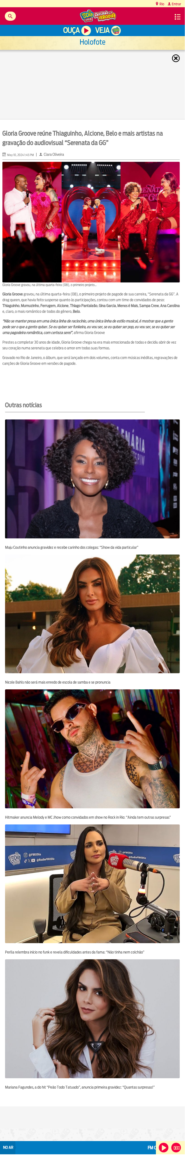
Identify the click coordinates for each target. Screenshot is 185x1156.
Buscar (10, 16)
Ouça (71, 30)
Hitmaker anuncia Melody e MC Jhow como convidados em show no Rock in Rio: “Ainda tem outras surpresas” (88, 817)
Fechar (176, 58)
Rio (161, 4)
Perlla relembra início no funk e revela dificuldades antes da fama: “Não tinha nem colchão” (74, 952)
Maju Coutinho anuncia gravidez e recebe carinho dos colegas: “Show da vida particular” (71, 547)
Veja (102, 30)
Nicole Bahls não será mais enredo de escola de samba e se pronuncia (57, 682)
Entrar (176, 4)
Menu (177, 16)
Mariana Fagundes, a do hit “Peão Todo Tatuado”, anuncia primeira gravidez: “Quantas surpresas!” (80, 1087)
